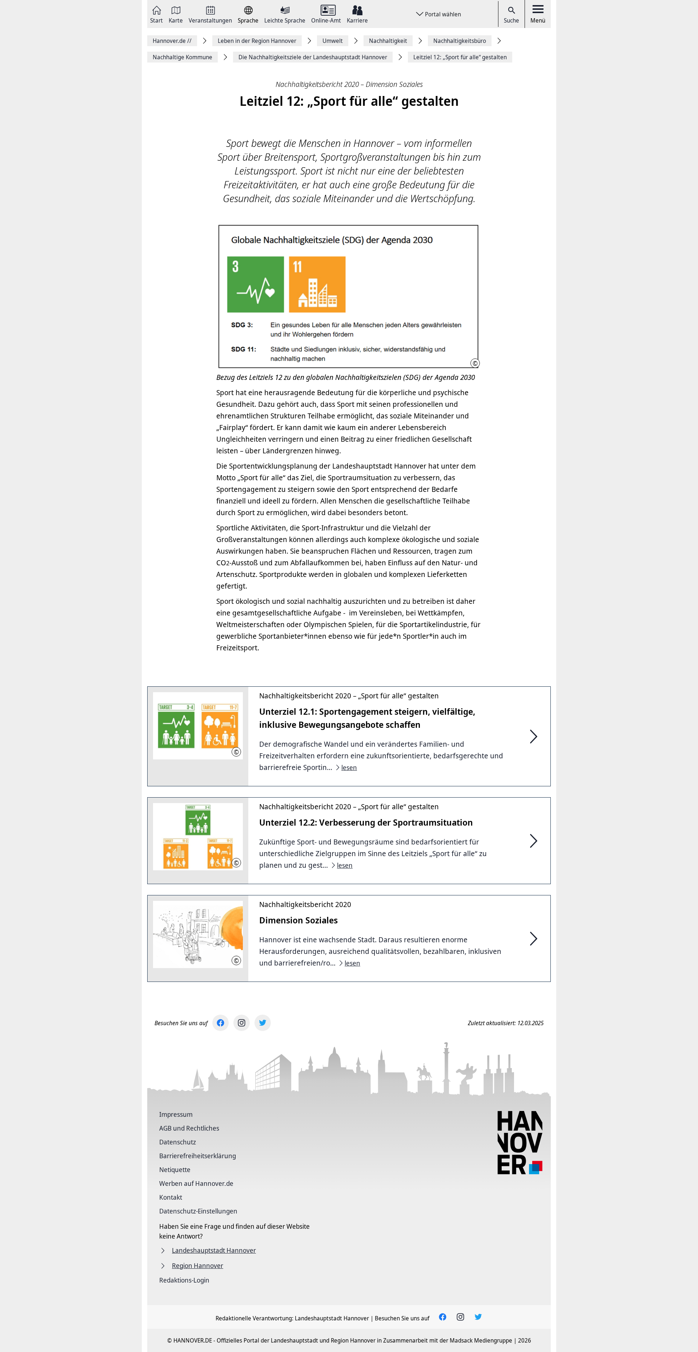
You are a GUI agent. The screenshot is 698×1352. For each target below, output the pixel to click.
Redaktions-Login (184, 1280)
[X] (262, 1023)
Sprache (248, 19)
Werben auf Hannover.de (196, 1183)
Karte (176, 19)
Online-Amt (326, 19)
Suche (511, 20)
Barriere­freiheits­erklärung (197, 1155)
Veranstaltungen (210, 19)
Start (156, 19)
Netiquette (174, 1169)
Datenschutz (177, 1142)
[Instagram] (241, 1023)
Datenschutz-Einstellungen (198, 1211)
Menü (537, 20)
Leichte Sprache (284, 19)
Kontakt (170, 1197)
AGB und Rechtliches (189, 1128)
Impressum (176, 1114)
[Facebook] (220, 1023)
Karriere (357, 19)
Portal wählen (443, 14)
